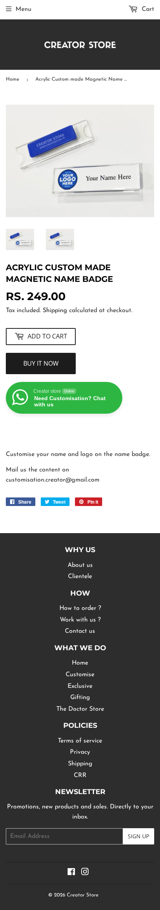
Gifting (80, 697)
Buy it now (41, 363)
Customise (80, 675)
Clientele (80, 576)
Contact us (80, 631)
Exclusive (80, 686)
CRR (80, 775)
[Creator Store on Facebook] (71, 873)
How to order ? (80, 608)
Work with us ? (80, 620)
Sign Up (138, 836)
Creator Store (83, 895)
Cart (147, 9)
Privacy (80, 752)
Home (12, 79)
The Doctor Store (80, 709)
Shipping (55, 310)
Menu (23, 9)
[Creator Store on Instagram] (85, 873)
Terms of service (80, 741)
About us (80, 565)
